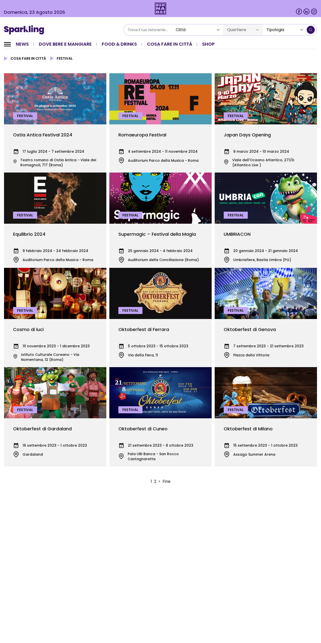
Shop (208, 44)
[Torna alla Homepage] (25, 29)
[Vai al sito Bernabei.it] (161, 9)
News (22, 44)
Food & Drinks (119, 44)
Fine (167, 481)
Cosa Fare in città (169, 44)
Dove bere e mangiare (65, 44)
